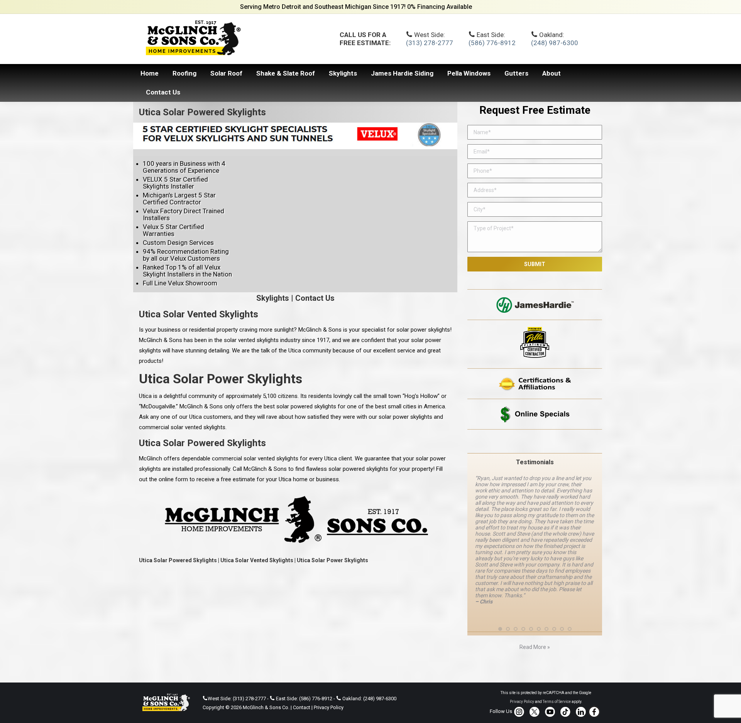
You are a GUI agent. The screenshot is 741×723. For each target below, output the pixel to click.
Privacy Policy (328, 707)
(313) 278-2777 (429, 43)
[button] (500, 628)
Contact (301, 707)
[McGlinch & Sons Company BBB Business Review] (534, 441)
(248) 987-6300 (554, 43)
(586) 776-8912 (492, 43)
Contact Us (315, 298)
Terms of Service (557, 701)
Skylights (272, 298)
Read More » (534, 647)
